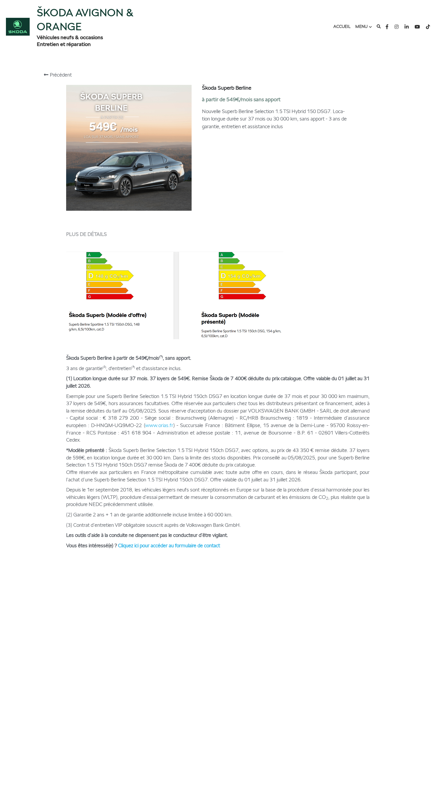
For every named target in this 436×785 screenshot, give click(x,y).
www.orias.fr (159, 425)
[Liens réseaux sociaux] (387, 26)
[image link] (18, 26)
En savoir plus (71, 763)
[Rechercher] (379, 27)
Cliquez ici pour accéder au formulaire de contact (169, 545)
